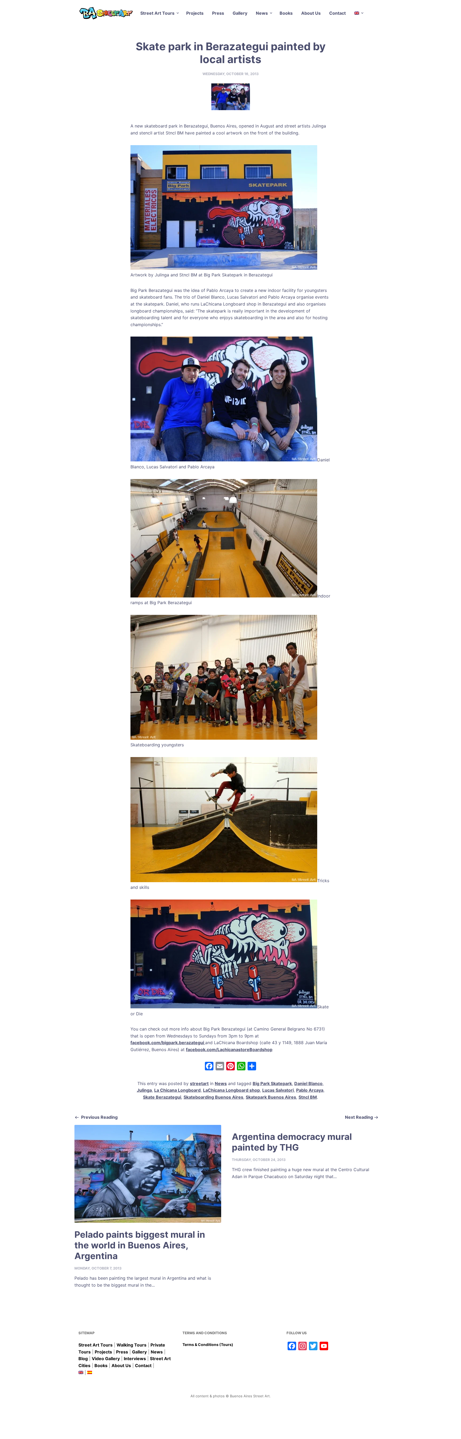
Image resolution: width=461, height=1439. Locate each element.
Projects (195, 13)
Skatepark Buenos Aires (271, 1097)
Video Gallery (106, 1358)
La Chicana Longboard (177, 1090)
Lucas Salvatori (278, 1090)
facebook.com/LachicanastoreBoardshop (229, 1049)
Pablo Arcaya (309, 1090)
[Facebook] (209, 1067)
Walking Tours (131, 1345)
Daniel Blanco (308, 1083)
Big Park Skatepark (272, 1083)
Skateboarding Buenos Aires (213, 1097)
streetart (199, 1083)
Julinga (144, 1090)
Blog (83, 1358)
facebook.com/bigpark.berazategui (167, 1042)
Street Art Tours (157, 13)
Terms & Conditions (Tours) (207, 1344)
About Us (311, 13)
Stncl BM (308, 1097)
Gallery (240, 13)
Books (286, 13)
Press (218, 13)
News (262, 13)
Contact (337, 13)
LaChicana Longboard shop (231, 1090)
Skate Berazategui (162, 1097)
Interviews (135, 1358)
